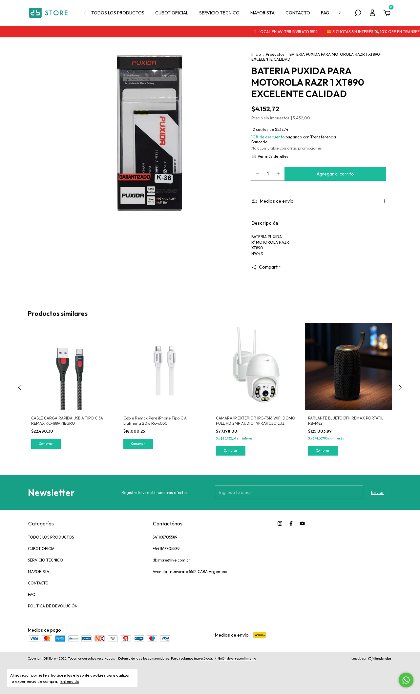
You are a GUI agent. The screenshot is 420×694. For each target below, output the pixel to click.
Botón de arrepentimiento (237, 658)
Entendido (69, 681)
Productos (275, 54)
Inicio (256, 54)
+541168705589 (166, 548)
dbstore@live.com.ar (171, 560)
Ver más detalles (272, 156)
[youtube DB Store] (302, 523)
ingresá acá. (203, 658)
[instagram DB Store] (280, 523)
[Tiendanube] (371, 659)
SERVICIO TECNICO (219, 13)
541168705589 (165, 537)
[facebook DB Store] (291, 523)
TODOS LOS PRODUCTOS (117, 13)
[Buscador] (358, 14)
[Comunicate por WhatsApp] (406, 680)
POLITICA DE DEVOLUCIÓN (52, 605)
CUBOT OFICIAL (171, 13)
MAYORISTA (262, 13)
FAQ (325, 13)
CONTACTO (297, 13)
